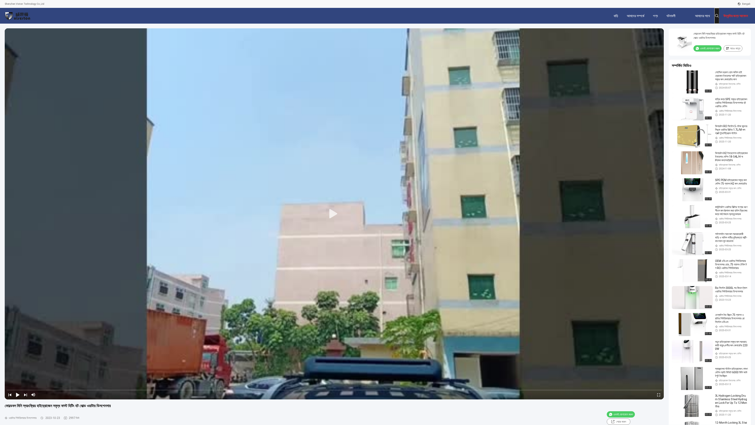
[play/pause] (18, 395)
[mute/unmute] (33, 395)
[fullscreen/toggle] (659, 395)
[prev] (10, 395)
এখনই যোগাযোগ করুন (623, 414)
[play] (334, 214)
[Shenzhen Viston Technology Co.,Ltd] (17, 15)
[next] (25, 395)
